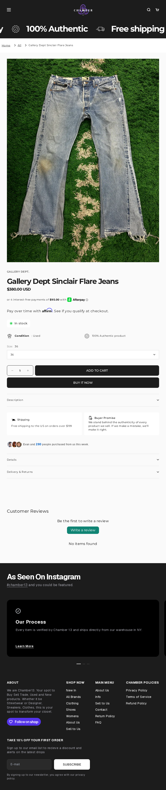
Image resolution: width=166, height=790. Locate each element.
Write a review (83, 530)
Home (6, 45)
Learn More (25, 646)
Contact (101, 710)
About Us (73, 722)
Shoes (71, 710)
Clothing (72, 703)
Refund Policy (136, 703)
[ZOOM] (148, 251)
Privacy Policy (137, 690)
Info (98, 697)
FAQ (98, 722)
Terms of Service (139, 697)
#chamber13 (17, 585)
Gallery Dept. (18, 271)
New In (71, 690)
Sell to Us (73, 729)
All (19, 45)
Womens (72, 716)
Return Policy (105, 716)
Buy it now (83, 383)
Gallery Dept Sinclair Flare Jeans (51, 45)
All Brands (73, 697)
